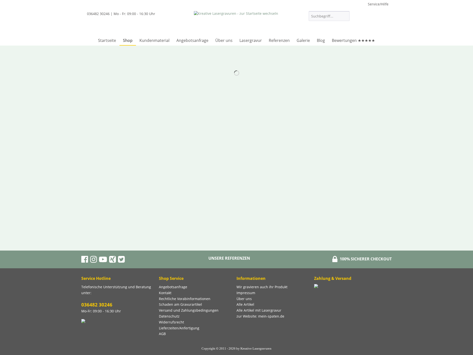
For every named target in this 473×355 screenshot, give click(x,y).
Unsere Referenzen (229, 258)
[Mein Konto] (367, 24)
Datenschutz (169, 316)
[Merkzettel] (356, 24)
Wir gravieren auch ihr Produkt (261, 287)
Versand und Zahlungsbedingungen (189, 310)
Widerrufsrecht (171, 322)
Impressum (245, 292)
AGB (162, 333)
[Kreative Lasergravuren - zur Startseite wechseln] (236, 22)
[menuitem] (329, 18)
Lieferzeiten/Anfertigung (179, 328)
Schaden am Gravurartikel (180, 304)
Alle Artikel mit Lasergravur (258, 310)
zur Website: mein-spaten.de (260, 316)
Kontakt (165, 292)
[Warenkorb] (383, 24)
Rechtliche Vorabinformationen (184, 298)
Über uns (244, 298)
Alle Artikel (245, 304)
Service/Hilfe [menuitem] (378, 4)
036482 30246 (96, 305)
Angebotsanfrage (173, 287)
